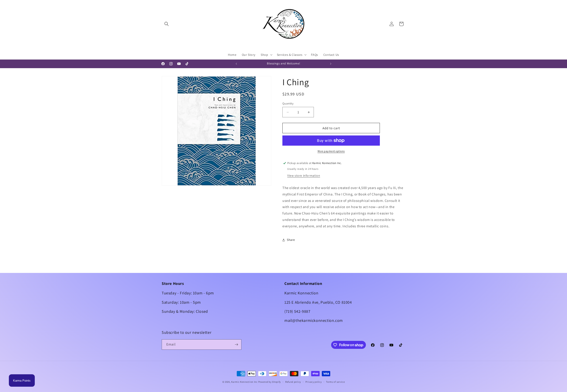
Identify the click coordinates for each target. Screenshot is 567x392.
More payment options (331, 151)
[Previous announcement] (236, 64)
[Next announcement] (331, 64)
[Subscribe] (236, 344)
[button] (166, 24)
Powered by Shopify (269, 381)
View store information (303, 176)
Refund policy (293, 381)
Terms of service (335, 381)
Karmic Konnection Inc (244, 381)
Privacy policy (313, 381)
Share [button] (291, 240)
